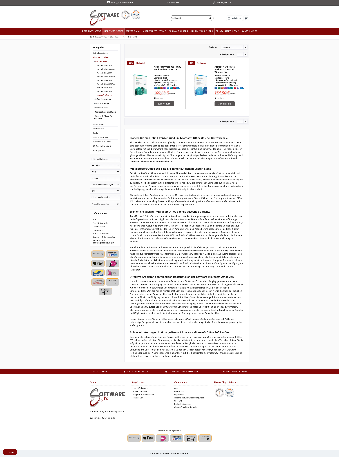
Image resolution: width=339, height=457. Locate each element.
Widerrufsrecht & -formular (186, 407)
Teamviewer (138, 398)
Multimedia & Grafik (102, 142)
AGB (94, 220)
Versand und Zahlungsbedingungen (103, 241)
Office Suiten (101, 61)
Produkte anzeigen (100, 204)
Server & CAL (98, 124)
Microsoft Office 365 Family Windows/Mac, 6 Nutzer (167, 68)
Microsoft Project (102, 103)
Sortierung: (214, 47)
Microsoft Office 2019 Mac (105, 77)
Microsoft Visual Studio (105, 112)
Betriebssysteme (100, 53)
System (95, 178)
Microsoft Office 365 (104, 95)
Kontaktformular (101, 233)
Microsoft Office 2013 (104, 88)
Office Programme (103, 99)
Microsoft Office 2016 (104, 80)
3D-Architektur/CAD (102, 146)
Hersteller (96, 165)
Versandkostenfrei (102, 197)
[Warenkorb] (246, 18)
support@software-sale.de (102, 418)
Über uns (178, 401)
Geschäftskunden (101, 223)
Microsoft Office (100, 57)
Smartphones (99, 150)
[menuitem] (246, 18)
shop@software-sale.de (122, 2)
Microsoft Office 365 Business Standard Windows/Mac (225, 69)
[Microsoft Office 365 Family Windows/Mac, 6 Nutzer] (140, 85)
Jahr (93, 191)
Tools (95, 133)
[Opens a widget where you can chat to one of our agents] (10, 452)
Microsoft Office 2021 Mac (105, 69)
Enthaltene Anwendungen (102, 184)
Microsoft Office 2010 (104, 91)
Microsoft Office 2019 (104, 73)
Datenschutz (99, 226)
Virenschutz (98, 128)
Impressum (98, 230)
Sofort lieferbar (101, 159)
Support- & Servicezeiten (104, 237)
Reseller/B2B (173, 2)
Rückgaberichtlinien (182, 404)
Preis (94, 172)
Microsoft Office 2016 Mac (105, 84)
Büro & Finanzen (100, 137)
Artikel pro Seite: (227, 54)
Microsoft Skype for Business (103, 117)
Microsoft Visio (101, 108)
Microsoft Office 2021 (104, 65)
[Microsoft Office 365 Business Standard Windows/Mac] (200, 85)
